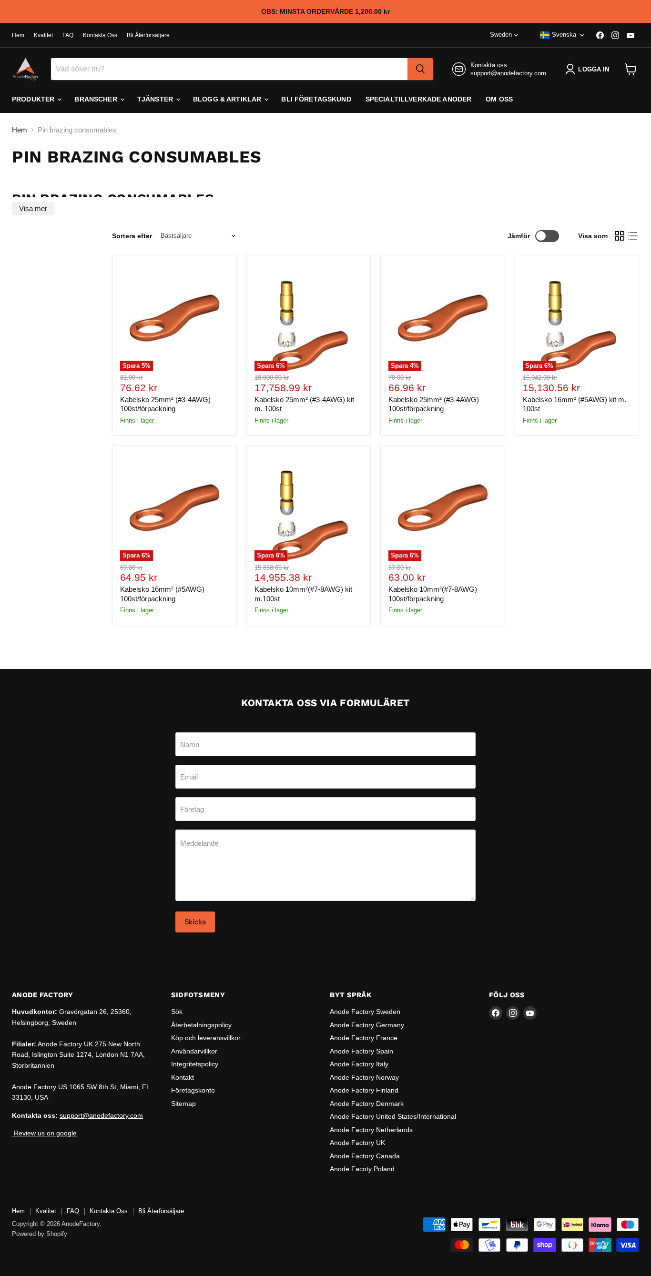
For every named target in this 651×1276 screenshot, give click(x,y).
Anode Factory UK (357, 1142)
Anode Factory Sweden (365, 1011)
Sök (177, 1011)
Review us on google (44, 1133)
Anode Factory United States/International (393, 1116)
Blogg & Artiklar (228, 99)
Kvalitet (43, 35)
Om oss (499, 99)
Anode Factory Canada (365, 1156)
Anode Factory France (363, 1038)
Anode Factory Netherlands (371, 1130)
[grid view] (619, 236)
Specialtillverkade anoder (419, 99)
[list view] (633, 236)
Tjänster (156, 99)
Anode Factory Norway (364, 1077)
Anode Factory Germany (367, 1025)
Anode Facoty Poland (362, 1169)
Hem (18, 35)
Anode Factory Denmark (367, 1103)
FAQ (67, 35)
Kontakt (182, 1077)
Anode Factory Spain (361, 1051)
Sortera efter (132, 236)
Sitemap (183, 1103)
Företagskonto (193, 1090)
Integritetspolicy (194, 1064)
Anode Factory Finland (364, 1090)
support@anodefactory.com (508, 73)
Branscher (96, 99)
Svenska (564, 34)
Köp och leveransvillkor (206, 1038)
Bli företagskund (316, 99)
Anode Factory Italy (359, 1064)
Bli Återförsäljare (148, 35)
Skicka (195, 921)
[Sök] (420, 69)
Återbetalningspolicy (201, 1025)
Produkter (34, 99)
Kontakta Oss (100, 35)
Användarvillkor (194, 1051)
